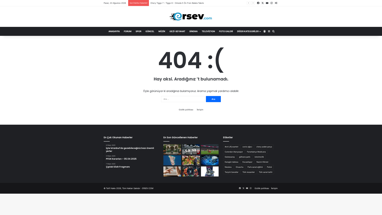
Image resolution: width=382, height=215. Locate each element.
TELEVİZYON (208, 31)
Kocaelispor (247, 162)
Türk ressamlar (248, 172)
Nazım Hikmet (262, 162)
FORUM (127, 31)
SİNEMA (193, 31)
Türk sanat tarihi (265, 172)
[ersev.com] (191, 16)
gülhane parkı (244, 157)
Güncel (149, 31)
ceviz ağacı (247, 147)
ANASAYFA (114, 31)
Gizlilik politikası (186, 109)
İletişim (200, 109)
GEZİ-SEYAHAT (177, 31)
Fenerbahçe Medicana (256, 152)
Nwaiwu (228, 167)
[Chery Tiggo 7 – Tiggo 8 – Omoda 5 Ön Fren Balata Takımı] (191, 149)
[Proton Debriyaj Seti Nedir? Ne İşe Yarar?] (210, 171)
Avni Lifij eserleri (231, 147)
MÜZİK (161, 31)
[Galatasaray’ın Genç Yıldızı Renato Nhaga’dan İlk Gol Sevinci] (191, 171)
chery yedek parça (264, 147)
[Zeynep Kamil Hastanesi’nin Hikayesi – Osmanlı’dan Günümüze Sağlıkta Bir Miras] (172, 149)
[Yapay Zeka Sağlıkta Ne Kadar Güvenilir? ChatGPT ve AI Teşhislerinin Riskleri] (210, 160)
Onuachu (239, 167)
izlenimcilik (259, 157)
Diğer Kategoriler (248, 31)
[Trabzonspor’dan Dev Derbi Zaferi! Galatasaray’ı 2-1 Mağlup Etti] (210, 149)
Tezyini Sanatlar (231, 172)
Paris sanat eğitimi (255, 167)
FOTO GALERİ (226, 31)
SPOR (138, 31)
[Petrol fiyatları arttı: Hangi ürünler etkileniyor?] (191, 160)
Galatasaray (230, 157)
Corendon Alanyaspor (234, 152)
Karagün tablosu (231, 162)
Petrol (269, 167)
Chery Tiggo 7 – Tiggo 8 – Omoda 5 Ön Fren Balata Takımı (177, 3)
